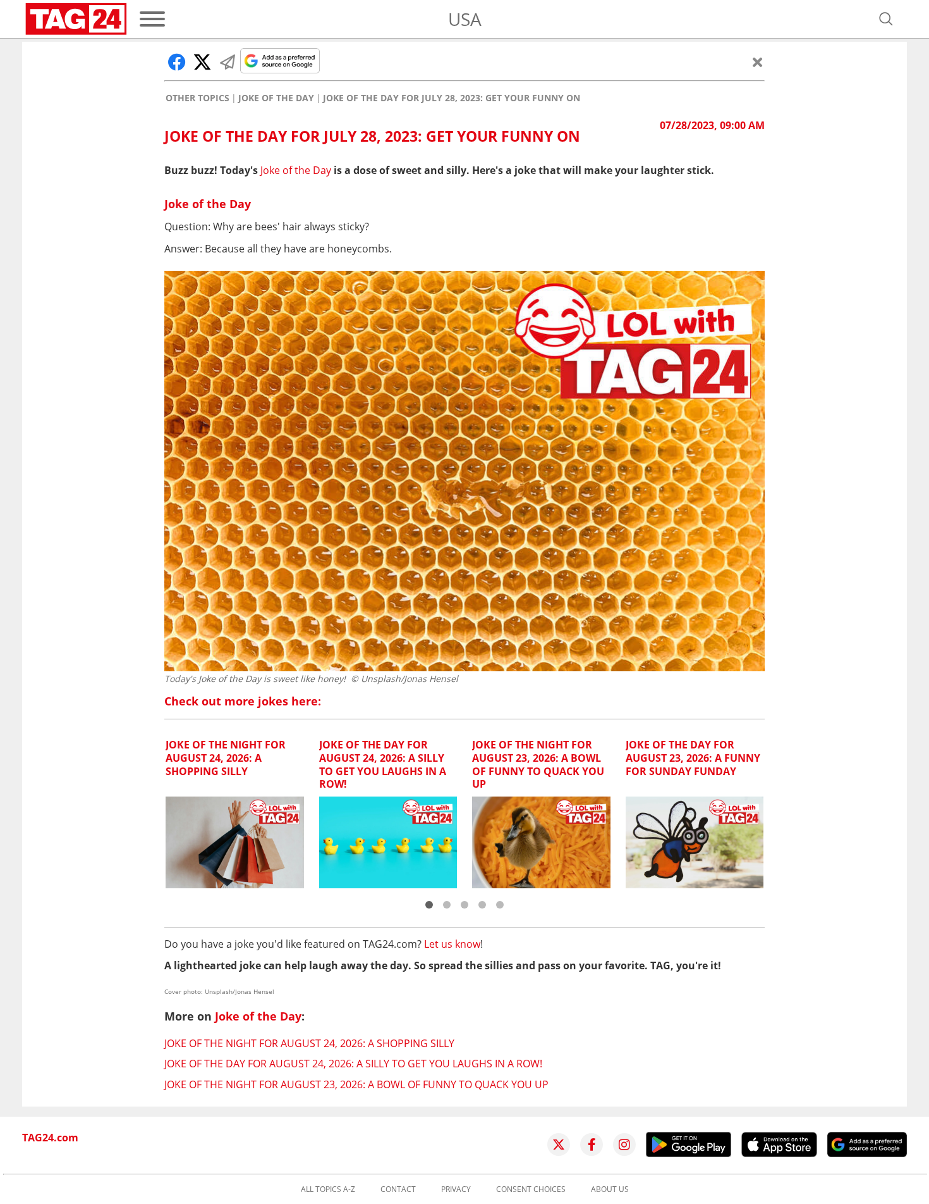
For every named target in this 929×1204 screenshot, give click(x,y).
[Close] (758, 62)
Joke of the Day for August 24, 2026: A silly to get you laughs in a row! (353, 1064)
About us (610, 1189)
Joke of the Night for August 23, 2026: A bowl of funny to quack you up (356, 1084)
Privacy (456, 1189)
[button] (429, 905)
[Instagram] (624, 1144)
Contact (398, 1189)
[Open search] (886, 19)
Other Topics (197, 98)
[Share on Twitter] (202, 62)
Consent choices (531, 1189)
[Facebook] (591, 1144)
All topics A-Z (328, 1189)
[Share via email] (227, 62)
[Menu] (152, 19)
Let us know (452, 944)
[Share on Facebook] (177, 62)
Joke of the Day (276, 98)
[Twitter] (558, 1144)
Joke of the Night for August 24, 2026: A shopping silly (309, 1043)
